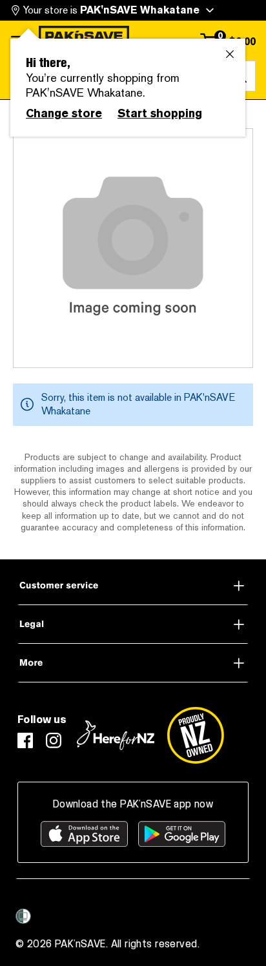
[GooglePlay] (181, 834)
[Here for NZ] (115, 735)
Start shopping (160, 113)
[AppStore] (84, 834)
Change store (64, 113)
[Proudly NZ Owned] (195, 735)
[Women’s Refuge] (23, 916)
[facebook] (25, 740)
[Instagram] (53, 740)
